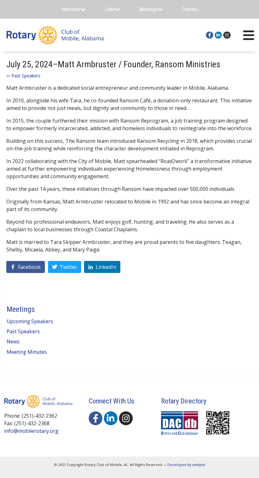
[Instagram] (226, 35)
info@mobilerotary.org (31, 430)
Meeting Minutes (27, 352)
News (13, 341)
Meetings (148, 9)
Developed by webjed (186, 464)
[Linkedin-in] (218, 35)
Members (71, 9)
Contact (189, 9)
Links (110, 9)
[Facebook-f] (209, 35)
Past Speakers (25, 76)
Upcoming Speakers (30, 321)
